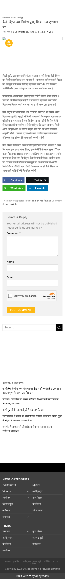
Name (10, 261)
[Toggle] (27, 491)
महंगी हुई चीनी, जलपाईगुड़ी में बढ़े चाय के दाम (23, 410)
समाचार (13, 17)
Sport (36, 485)
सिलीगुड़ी (20, 17)
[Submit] (59, 327)
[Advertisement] (23, 355)
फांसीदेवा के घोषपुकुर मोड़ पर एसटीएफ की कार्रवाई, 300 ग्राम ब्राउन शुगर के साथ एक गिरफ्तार (31, 391)
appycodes (42, 576)
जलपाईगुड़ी (7, 504)
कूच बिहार (37, 497)
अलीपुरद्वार (37, 491)
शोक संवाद (37, 510)
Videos (6, 491)
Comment (14, 233)
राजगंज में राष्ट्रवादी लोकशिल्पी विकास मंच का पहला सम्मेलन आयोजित (27, 429)
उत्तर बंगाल (6, 17)
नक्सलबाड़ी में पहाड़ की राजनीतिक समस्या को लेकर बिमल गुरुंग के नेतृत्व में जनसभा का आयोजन (32, 418)
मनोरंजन (6, 510)
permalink (11, 203)
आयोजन (6, 497)
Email (10, 277)
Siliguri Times (45, 32)
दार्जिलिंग (36, 504)
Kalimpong (9, 484)
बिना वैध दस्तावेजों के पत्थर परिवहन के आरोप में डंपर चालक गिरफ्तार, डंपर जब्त (30, 401)
